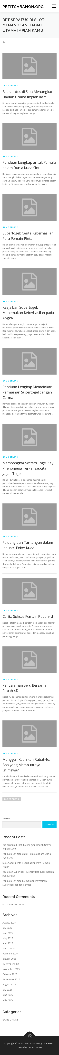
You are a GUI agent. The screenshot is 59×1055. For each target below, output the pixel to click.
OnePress (49, 1043)
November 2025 (11, 969)
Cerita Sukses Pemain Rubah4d (27, 616)
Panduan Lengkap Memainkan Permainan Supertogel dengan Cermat (27, 392)
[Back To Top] (29, 1036)
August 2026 (9, 922)
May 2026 (7, 938)
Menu (53, 6)
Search (6, 818)
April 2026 (7, 943)
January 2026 (9, 958)
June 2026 (7, 933)
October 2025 (9, 974)
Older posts (11, 799)
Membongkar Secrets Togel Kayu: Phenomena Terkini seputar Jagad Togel (29, 468)
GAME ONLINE (10, 85)
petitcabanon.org (23, 6)
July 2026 (7, 927)
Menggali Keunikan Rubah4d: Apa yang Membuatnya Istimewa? (26, 764)
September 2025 (11, 979)
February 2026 (10, 953)
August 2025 (9, 984)
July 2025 (7, 989)
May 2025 (7, 999)
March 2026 (8, 948)
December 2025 (11, 963)
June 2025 (7, 994)
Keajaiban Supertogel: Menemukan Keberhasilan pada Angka (28, 312)
